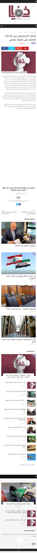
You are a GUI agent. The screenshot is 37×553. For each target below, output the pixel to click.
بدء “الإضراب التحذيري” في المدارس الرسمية (15, 400)
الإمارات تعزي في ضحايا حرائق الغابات (17, 454)
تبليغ (21, 43)
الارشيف (25, 32)
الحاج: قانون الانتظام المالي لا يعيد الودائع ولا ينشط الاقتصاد (15, 419)
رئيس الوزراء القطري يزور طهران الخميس (16, 436)
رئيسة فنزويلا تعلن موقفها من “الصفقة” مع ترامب (28, 213)
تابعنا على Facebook (27, 464)
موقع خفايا (32, 32)
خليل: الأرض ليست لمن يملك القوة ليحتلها (16, 382)
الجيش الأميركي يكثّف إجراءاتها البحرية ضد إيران (8, 213)
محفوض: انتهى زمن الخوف (25, 245)
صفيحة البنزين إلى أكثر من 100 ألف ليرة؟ (16, 391)
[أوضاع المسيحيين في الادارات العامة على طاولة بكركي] (18, 62)
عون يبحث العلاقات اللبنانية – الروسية (17, 427)
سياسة (20, 32)
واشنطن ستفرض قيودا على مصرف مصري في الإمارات (15, 446)
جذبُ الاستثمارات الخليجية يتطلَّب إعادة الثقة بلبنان (19, 340)
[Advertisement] (18, 129)
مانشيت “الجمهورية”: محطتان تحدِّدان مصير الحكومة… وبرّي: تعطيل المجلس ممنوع (18, 376)
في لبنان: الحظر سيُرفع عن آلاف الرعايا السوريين (21, 277)
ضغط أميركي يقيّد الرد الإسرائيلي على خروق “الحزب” (15, 410)
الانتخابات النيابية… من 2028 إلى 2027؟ (21, 309)
